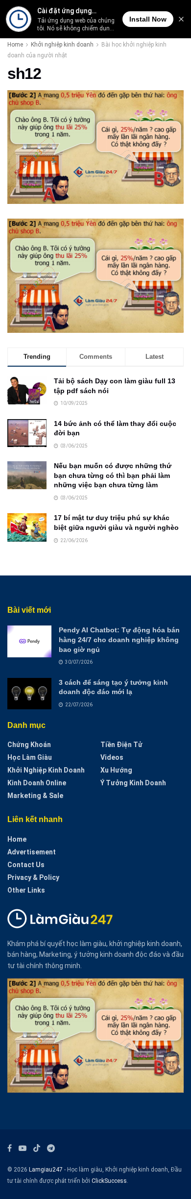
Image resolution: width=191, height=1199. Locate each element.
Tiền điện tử (121, 745)
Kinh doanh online (36, 783)
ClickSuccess (109, 1180)
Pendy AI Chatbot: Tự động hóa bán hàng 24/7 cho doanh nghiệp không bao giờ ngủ (119, 639)
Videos (111, 757)
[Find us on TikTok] (36, 1148)
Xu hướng (116, 770)
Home (15, 44)
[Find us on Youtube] (22, 1148)
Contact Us (26, 865)
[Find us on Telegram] (51, 1148)
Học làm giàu (29, 757)
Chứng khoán (29, 745)
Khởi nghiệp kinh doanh (62, 44)
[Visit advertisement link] (95, 276)
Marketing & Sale (35, 795)
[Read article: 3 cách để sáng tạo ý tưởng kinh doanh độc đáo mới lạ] (29, 693)
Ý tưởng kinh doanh (133, 783)
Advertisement (31, 852)
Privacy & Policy (33, 877)
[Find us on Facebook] (9, 1148)
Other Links (26, 890)
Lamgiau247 (46, 1169)
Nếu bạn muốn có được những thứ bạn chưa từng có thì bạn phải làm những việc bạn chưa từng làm (112, 475)
